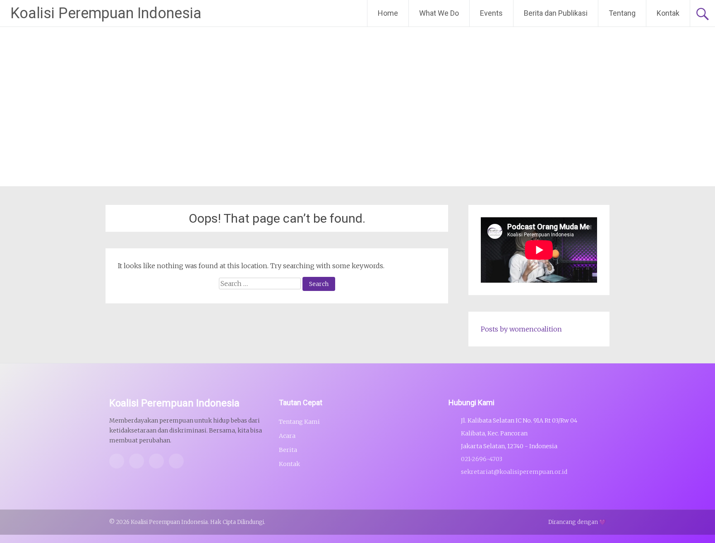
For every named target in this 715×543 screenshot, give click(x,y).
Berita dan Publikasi (556, 13)
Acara (287, 436)
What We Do (439, 13)
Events (491, 13)
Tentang (622, 13)
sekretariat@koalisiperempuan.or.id (514, 472)
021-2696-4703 (481, 459)
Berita (288, 450)
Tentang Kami (299, 421)
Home (388, 13)
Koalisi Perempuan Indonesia (106, 13)
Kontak (668, 13)
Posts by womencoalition (521, 329)
